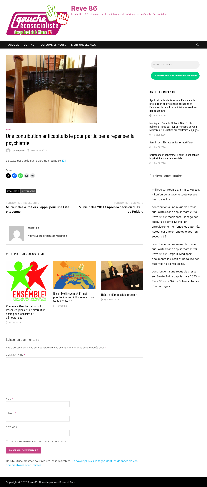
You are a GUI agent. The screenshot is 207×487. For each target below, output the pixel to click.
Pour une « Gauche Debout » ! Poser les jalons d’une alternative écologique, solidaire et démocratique (25, 311)
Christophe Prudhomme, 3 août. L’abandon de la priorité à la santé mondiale (174, 156)
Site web (11, 427)
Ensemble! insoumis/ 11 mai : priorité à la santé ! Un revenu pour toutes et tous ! (73, 297)
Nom (9, 398)
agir (8, 129)
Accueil (13, 44)
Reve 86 (84, 8)
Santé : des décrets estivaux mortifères (171, 142)
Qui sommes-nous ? (53, 44)
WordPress (60, 482)
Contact (30, 44)
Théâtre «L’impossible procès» (119, 295)
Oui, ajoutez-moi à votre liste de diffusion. (37, 441)
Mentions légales (83, 44)
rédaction (20, 150)
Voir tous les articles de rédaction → (49, 235)
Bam (72, 482)
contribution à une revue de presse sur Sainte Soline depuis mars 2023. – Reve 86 (176, 211)
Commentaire (15, 354)
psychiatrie (28, 191)
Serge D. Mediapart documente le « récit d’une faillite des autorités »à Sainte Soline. (175, 258)
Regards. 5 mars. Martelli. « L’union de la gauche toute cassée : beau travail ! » (176, 194)
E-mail (11, 413)
